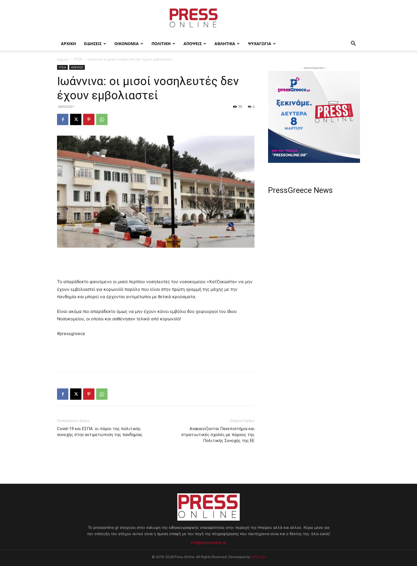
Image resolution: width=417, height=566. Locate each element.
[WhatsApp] (102, 119)
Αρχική (62, 59)
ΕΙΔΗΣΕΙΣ (93, 43)
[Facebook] (62, 119)
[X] (75, 119)
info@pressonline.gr (208, 542)
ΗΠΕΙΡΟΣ (77, 67)
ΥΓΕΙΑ (77, 59)
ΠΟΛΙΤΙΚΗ (161, 43)
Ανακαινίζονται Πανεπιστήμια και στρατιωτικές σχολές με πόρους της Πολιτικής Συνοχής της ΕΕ (217, 434)
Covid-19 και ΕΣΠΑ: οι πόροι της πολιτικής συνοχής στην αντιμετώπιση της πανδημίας (99, 431)
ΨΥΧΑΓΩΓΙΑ (259, 43)
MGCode (258, 557)
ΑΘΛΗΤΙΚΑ (224, 43)
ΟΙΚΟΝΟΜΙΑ (126, 43)
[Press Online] (208, 18)
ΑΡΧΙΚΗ (68, 43)
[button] (353, 44)
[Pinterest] (88, 119)
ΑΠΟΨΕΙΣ (193, 43)
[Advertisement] (155, 263)
